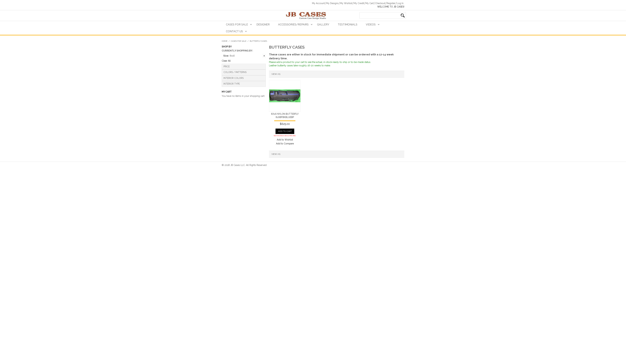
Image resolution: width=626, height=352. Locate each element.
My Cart (369, 3)
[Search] (402, 15)
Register (391, 3)
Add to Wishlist (285, 139)
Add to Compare (285, 143)
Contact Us (234, 31)
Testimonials (347, 24)
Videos (371, 24)
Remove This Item (264, 55)
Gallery (323, 24)
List (289, 74)
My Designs (332, 3)
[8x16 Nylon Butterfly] (285, 96)
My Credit (359, 3)
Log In (400, 3)
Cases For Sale (237, 24)
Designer (263, 24)
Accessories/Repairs (293, 24)
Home (224, 41)
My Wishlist (346, 3)
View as (275, 74)
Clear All (226, 60)
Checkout (380, 3)
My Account (318, 3)
